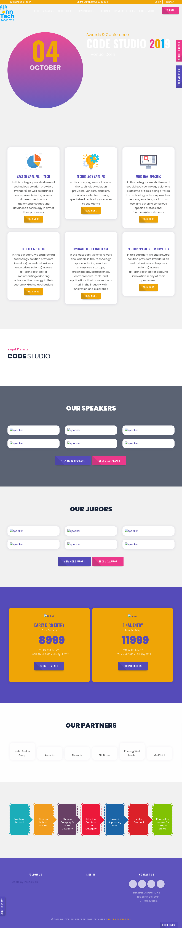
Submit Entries (179, 51)
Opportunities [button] (86, 11)
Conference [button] (65, 11)
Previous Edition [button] (123, 11)
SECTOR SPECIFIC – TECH (33, 176)
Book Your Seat (179, 76)
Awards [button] (48, 11)
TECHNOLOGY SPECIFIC (91, 176)
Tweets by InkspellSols (24, 882)
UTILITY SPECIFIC (33, 248)
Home (36, 11)
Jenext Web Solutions (119, 919)
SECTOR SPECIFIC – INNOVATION (148, 248)
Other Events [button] (147, 11)
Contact (105, 11)
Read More (40, 434)
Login (158, 2)
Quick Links (168, 925)
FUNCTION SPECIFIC (148, 176)
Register (169, 2)
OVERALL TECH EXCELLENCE (91, 248)
